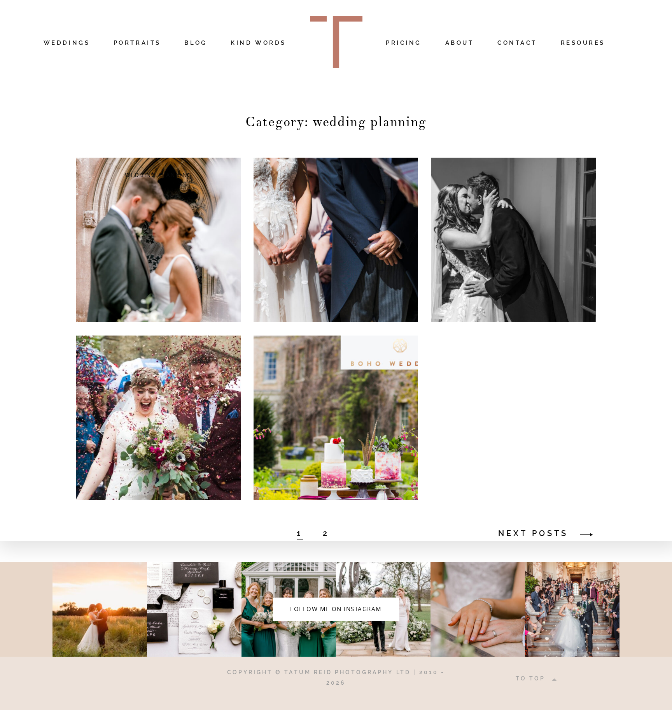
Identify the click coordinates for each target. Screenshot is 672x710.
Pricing (404, 42)
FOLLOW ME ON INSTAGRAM (336, 609)
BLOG (195, 42)
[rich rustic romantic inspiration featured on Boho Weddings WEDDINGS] (336, 418)
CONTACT (517, 42)
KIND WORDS (258, 42)
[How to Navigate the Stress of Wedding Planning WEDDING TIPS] (336, 240)
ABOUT (459, 42)
